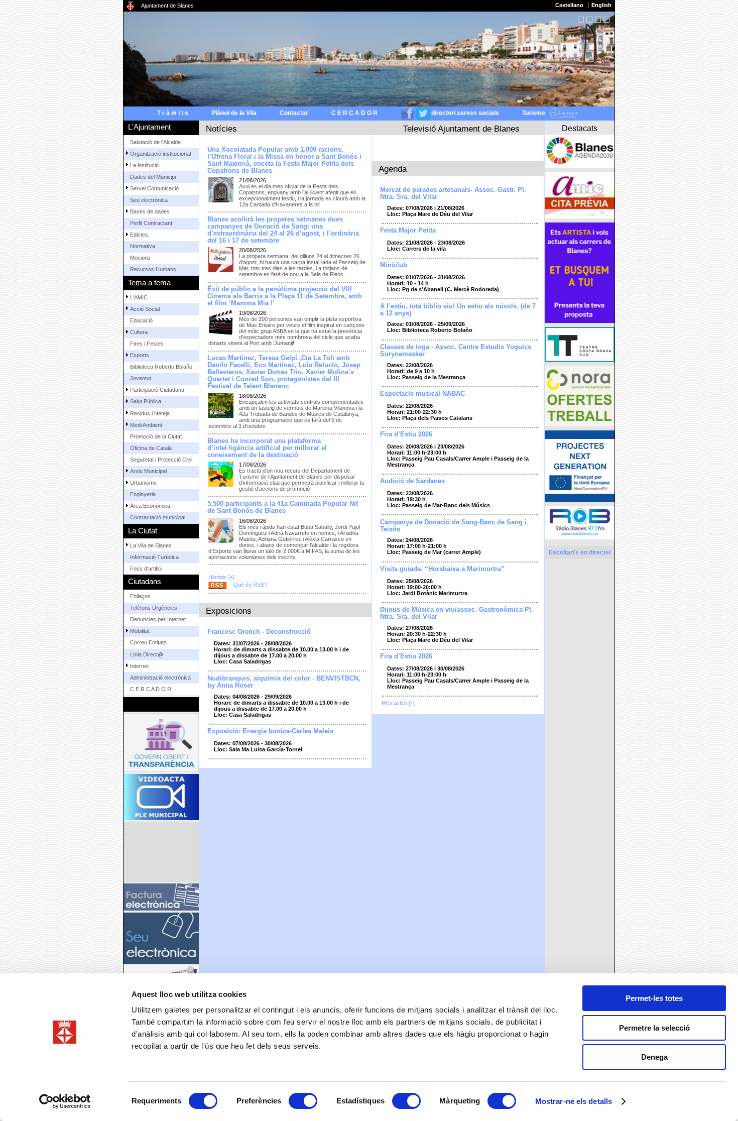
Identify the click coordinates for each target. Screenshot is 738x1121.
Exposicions (229, 610)
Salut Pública (145, 401)
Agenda (393, 168)
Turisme (534, 113)
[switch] (303, 1101)
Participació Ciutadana (157, 390)
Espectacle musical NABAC (422, 393)
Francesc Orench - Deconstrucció (259, 631)
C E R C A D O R (354, 113)
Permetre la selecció (654, 1028)
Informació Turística (154, 557)
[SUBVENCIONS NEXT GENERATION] (579, 466)
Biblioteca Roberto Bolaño (161, 367)
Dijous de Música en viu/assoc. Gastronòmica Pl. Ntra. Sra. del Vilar (456, 613)
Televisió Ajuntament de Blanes (461, 128)
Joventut (140, 378)
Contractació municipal (157, 517)
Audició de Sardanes (412, 481)
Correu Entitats (148, 642)
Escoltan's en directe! (580, 552)
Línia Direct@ (146, 654)
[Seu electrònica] (161, 938)
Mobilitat (140, 631)
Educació (141, 320)
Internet (139, 666)
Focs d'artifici (146, 569)
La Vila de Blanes (151, 545)
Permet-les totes (654, 998)
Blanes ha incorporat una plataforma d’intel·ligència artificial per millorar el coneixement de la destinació (267, 448)
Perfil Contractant (151, 223)
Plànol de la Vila (234, 113)
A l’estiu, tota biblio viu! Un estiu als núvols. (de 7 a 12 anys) (458, 310)
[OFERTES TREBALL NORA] (579, 396)
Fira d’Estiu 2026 (406, 434)
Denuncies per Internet (158, 619)
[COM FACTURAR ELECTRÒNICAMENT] (161, 897)
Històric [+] (221, 577)
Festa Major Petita (408, 230)
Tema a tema (149, 282)
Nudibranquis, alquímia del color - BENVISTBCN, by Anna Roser (283, 682)
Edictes (139, 235)
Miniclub (393, 265)
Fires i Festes (147, 344)
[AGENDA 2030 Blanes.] (579, 151)
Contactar (294, 113)
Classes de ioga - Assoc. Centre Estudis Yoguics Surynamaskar (455, 351)
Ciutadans (144, 581)
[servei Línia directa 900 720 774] (161, 852)
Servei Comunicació (154, 188)
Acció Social (145, 309)
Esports (139, 355)
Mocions (140, 258)
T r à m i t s (172, 113)
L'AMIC (139, 297)
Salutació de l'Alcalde (155, 142)
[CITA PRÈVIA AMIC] (579, 195)
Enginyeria (143, 494)
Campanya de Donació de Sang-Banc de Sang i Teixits (453, 526)
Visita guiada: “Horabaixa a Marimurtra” (442, 569)
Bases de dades (150, 211)
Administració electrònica (160, 678)
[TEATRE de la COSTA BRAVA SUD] (579, 344)
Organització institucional (160, 154)
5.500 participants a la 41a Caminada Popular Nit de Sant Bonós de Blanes (282, 507)
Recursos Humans (153, 269)
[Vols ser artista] (579, 272)
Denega (654, 1057)
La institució (144, 165)
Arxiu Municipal (148, 471)
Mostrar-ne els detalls (573, 1101)
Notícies (221, 128)
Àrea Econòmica (150, 506)
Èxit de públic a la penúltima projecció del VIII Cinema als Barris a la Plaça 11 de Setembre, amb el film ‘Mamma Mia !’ (284, 296)
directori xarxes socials (465, 113)
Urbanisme (143, 483)
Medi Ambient (146, 425)
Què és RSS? (250, 585)
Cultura (139, 332)
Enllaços (140, 596)
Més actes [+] (398, 703)
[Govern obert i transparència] (161, 742)
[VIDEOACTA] (161, 797)
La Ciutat (142, 530)
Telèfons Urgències (153, 608)
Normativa (142, 246)
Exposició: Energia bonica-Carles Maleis (270, 731)
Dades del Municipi (153, 177)
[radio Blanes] (579, 522)
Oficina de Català (151, 448)
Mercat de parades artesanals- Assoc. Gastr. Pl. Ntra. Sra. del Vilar (453, 193)
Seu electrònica (149, 200)
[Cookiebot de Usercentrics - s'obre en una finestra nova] (65, 1101)
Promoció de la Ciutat (156, 436)
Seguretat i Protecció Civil (161, 460)
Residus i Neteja (150, 413)
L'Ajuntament (149, 127)
